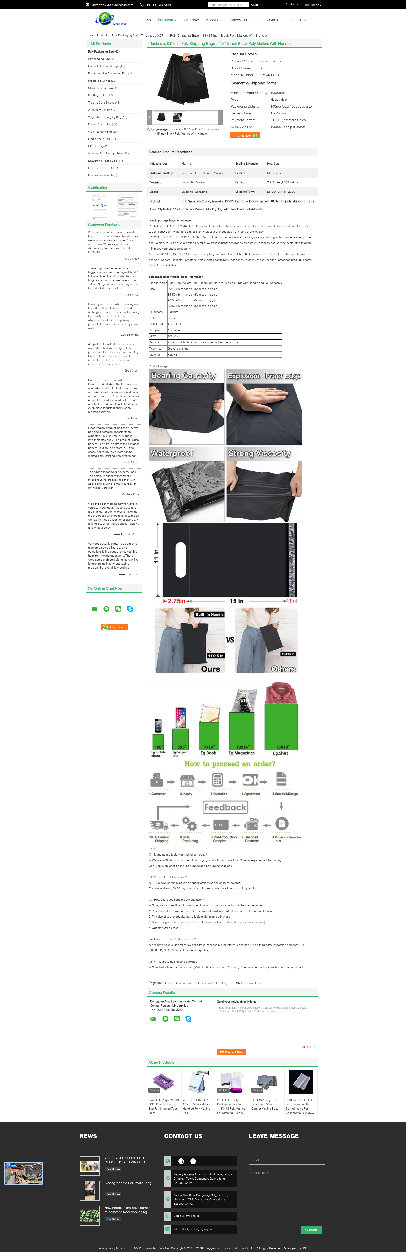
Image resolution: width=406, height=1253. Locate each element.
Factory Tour (239, 19)
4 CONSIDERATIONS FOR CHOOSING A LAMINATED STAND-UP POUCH (125, 1160)
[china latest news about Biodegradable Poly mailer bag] (89, 1190)
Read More (113, 1169)
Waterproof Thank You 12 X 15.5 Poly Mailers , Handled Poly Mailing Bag (197, 1106)
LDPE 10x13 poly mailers (244, 983)
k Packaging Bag (99, 59)
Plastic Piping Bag (99, 124)
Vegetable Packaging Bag (104, 117)
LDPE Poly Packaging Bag (209, 983)
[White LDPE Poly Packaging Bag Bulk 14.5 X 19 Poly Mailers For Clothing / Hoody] (232, 1082)
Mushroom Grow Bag (101, 175)
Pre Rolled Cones (99, 80)
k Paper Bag (96, 146)
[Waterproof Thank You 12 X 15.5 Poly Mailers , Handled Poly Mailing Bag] (198, 1082)
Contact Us (298, 19)
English (314, 5)
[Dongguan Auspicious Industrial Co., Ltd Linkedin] (181, 1160)
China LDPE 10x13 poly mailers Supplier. (144, 1248)
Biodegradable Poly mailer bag (128, 1183)
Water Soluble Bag (100, 131)
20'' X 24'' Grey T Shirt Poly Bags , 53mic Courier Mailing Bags (265, 1104)
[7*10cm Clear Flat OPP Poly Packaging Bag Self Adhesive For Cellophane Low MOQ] (301, 1082)
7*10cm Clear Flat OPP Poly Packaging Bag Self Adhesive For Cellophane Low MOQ (300, 1106)
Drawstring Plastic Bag (102, 160)
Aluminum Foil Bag (100, 109)
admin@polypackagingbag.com (112, 5)
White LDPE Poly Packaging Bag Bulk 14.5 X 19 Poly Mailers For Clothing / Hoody (231, 1106)
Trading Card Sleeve (101, 102)
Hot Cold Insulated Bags (103, 66)
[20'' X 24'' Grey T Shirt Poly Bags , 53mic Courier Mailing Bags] (266, 1082)
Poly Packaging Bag (125, 35)
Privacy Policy (106, 1248)
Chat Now (245, 135)
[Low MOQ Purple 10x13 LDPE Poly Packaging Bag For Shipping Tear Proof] (163, 1082)
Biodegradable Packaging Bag (107, 73)
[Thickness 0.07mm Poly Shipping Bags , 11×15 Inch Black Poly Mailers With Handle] (185, 80)
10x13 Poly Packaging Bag (173, 983)
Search (255, 5)
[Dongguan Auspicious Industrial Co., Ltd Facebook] (193, 1160)
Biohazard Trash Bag (101, 168)
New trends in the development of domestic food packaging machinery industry (128, 1210)
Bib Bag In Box (97, 95)
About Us (214, 19)
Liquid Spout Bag (99, 139)
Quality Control (269, 19)
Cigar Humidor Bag (100, 88)
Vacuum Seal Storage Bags (105, 153)
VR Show (191, 19)
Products (165, 19)
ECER (305, 1248)
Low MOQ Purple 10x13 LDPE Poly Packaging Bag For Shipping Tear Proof (163, 1106)
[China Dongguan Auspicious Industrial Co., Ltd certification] (100, 206)
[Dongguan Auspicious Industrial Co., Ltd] (111, 18)
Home (146, 19)
